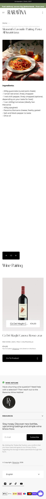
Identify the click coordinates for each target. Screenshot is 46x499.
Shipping (15, 348)
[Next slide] (15, 255)
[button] (3, 12)
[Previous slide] (6, 255)
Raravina (15, 462)
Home (4, 23)
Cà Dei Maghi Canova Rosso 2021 (19, 323)
